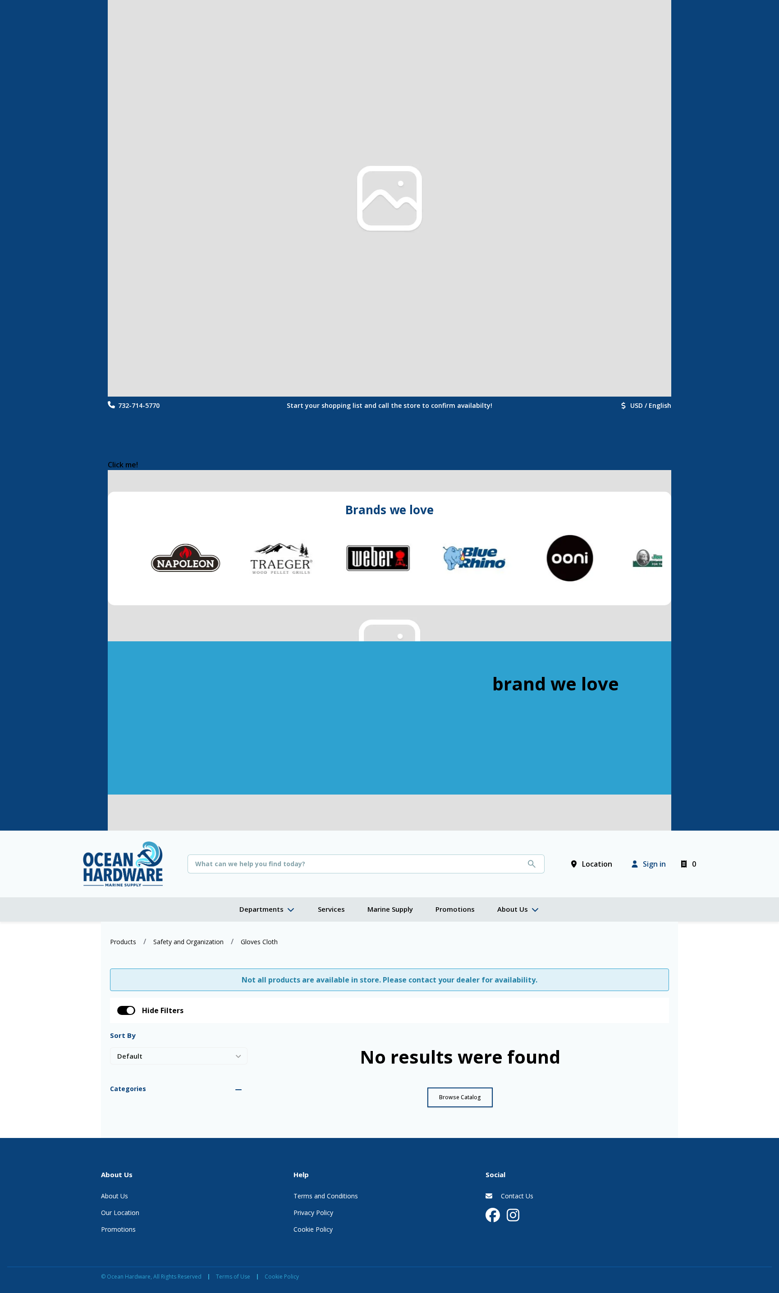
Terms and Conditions (325, 1196)
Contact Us (516, 1196)
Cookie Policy (313, 1229)
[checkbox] (126, 1010)
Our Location (120, 1212)
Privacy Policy (313, 1212)
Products (123, 941)
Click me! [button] (123, 465)
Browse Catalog (460, 1097)
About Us (114, 1196)
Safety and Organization (188, 941)
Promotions (118, 1229)
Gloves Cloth (259, 941)
